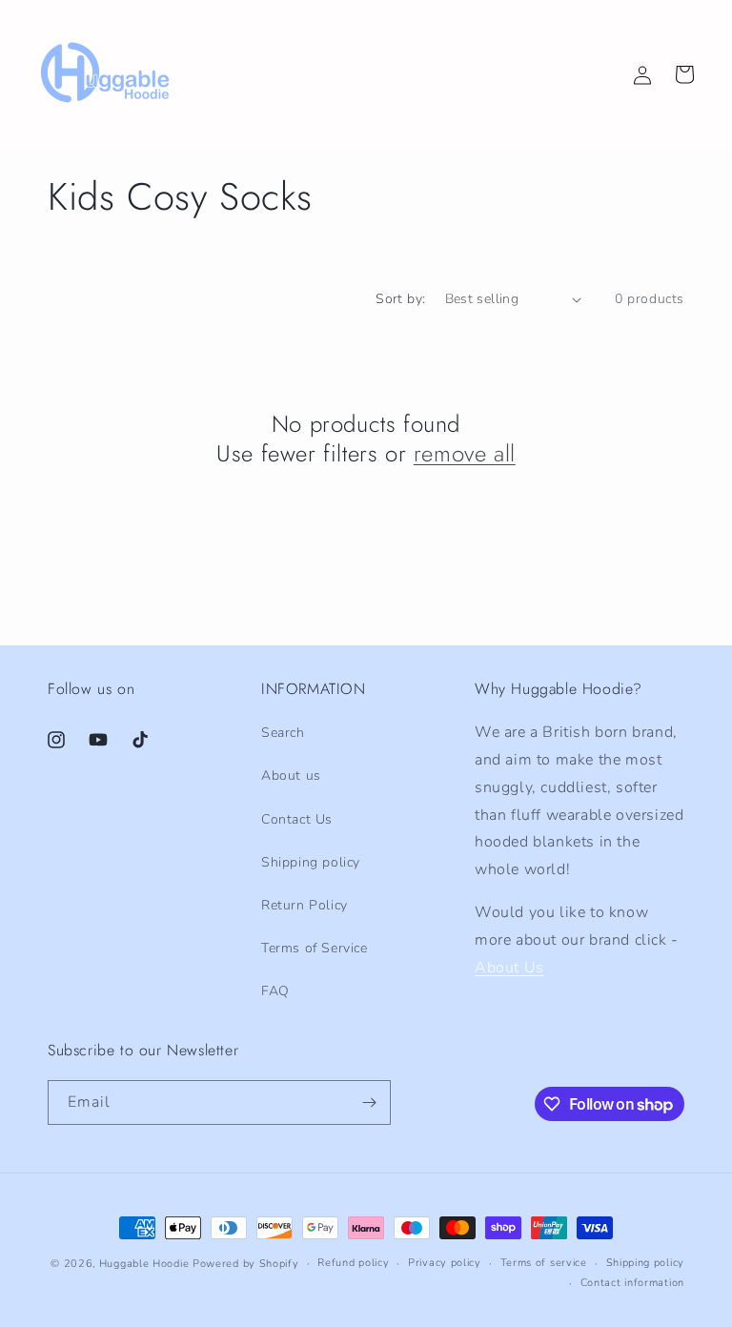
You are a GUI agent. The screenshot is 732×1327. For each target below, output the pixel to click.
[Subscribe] (369, 1102)
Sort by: (400, 299)
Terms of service (543, 1263)
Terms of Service (314, 948)
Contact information (632, 1283)
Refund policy (353, 1263)
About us (291, 775)
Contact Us (297, 819)
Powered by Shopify (246, 1263)
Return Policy (304, 905)
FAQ (275, 991)
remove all (465, 453)
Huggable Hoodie (144, 1263)
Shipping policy (310, 862)
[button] (684, 74)
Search (283, 733)
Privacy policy (444, 1263)
